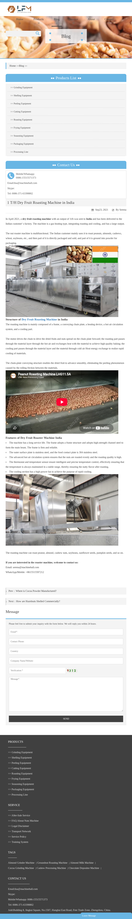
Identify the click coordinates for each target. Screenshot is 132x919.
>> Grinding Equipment (21, 87)
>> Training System (18, 842)
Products (38, 19)
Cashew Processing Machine (51, 868)
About (91, 19)
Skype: (10, 188)
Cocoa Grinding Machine (21, 868)
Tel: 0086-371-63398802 (20, 193)
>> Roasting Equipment (21, 119)
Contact (108, 19)
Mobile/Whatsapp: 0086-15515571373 (27, 899)
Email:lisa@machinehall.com (22, 183)
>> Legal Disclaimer (18, 826)
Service (73, 19)
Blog (57, 19)
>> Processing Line (19, 152)
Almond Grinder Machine (21, 862)
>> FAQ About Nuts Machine (23, 820)
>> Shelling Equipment (21, 95)
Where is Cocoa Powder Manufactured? (36, 591)
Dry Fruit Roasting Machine (39, 319)
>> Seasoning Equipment (21, 136)
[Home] (19, 9)
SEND (66, 719)
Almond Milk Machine (82, 862)
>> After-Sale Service (19, 815)
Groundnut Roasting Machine (52, 862)
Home (19, 19)
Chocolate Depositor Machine (84, 868)
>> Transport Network (19, 831)
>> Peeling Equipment (20, 103)
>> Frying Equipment (20, 128)
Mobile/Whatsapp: (26, 176)
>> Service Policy (17, 836)
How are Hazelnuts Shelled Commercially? (38, 601)
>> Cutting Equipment (20, 111)
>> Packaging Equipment (22, 144)
